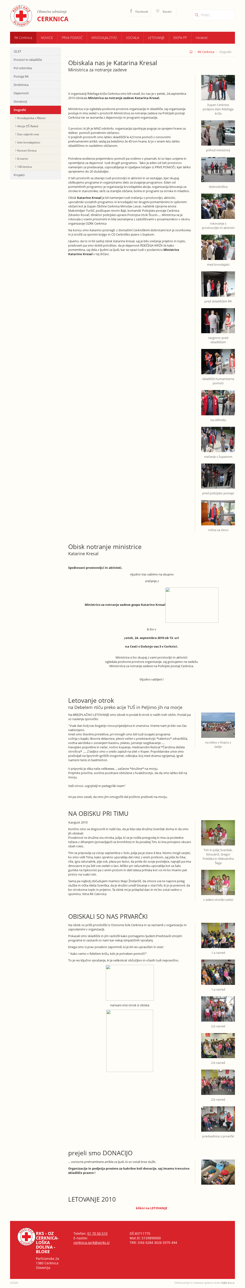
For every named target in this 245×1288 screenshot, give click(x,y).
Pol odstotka (23, 68)
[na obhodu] (218, 400)
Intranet (202, 37)
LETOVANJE (156, 37)
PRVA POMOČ (72, 37)
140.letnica (24, 167)
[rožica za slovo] (218, 510)
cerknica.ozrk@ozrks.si (91, 1242)
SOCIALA (132, 37)
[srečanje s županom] (218, 436)
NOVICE (47, 37)
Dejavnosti (21, 93)
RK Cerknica (23, 37)
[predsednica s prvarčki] (218, 1116)
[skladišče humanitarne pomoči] (218, 359)
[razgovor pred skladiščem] (218, 318)
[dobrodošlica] (218, 167)
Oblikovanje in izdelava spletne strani (204, 1282)
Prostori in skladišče (28, 60)
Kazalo (167, 12)
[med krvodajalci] (218, 245)
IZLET (17, 51)
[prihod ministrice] (218, 130)
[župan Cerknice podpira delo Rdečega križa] (218, 87)
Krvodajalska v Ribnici (31, 118)
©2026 (14, 1282)
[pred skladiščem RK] (218, 281)
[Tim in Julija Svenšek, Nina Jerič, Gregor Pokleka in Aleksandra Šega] (218, 832)
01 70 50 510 (97, 1233)
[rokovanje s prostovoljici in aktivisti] (218, 203)
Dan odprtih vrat (28, 134)
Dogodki (20, 110)
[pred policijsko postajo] (218, 473)
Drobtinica (21, 85)
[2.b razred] (218, 1006)
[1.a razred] (218, 935)
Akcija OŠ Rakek (27, 126)
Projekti (19, 175)
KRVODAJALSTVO (104, 37)
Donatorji (20, 101)
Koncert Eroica (27, 150)
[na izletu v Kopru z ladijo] (218, 725)
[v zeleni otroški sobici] (218, 879)
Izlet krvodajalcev (28, 142)
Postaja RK (21, 76)
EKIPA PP (180, 37)
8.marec (22, 159)
